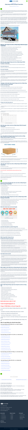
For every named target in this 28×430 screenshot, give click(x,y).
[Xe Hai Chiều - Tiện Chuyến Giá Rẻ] (14, 1)
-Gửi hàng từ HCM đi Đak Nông (5, 327)
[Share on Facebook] (12, 376)
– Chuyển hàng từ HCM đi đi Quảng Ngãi (6, 353)
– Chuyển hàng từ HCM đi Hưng (5, 365)
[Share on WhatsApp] (10, 376)
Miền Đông (13, 3)
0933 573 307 (13, 301)
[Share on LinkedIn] (17, 376)
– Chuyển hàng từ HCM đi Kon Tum (6, 329)
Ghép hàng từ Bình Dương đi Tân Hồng (6, 379)
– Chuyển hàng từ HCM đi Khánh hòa (6, 358)
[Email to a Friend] (14, 376)
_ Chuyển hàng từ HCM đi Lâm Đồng (6, 332)
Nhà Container (2, 421)
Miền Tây (15, 3)
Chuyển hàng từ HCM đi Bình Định (5, 356)
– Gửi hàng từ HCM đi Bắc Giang (5, 363)
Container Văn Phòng (3, 422)
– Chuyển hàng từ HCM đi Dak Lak (5, 325)
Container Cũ (2, 420)
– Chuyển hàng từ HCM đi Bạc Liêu (5, 337)
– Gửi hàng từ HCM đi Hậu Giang (5, 339)
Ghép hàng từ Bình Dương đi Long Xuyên (21, 379)
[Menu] (26, 1)
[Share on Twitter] (13, 376)
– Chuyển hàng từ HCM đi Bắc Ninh (5, 370)
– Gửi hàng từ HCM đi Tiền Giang (5, 346)
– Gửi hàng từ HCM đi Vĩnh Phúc (5, 368)
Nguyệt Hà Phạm (16, 6)
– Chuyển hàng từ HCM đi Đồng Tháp (6, 349)
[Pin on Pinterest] (15, 376)
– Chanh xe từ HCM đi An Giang (5, 341)
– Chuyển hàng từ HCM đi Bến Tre (5, 344)
